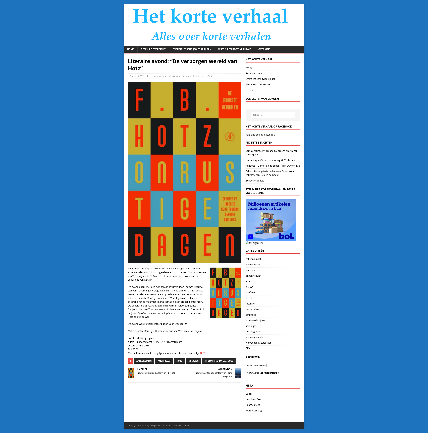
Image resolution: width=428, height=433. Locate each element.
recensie (250, 303)
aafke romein (144, 360)
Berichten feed (253, 399)
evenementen (253, 264)
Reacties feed (253, 404)
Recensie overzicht (153, 49)
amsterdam (164, 360)
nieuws (176, 76)
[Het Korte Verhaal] (212, 43)
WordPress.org (254, 410)
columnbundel (253, 259)
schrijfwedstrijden (255, 320)
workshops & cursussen (193, 76)
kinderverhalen (253, 275)
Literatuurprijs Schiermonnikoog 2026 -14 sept (271, 160)
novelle (249, 298)
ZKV (248, 348)
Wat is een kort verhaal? (234, 49)
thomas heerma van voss (219, 360)
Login (249, 393)
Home (130, 49)
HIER (202, 353)
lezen (248, 281)
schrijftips (251, 314)
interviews (251, 270)
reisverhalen (252, 309)
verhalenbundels (254, 337)
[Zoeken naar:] (272, 115)
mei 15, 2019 (138, 76)
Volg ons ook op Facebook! (260, 134)
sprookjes (251, 326)
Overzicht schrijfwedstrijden (192, 49)
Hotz (179, 360)
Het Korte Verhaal (158, 76)
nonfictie (250, 292)
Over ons (264, 49)
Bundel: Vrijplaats (255, 180)
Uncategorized (253, 331)
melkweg (193, 360)
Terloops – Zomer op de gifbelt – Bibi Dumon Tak (273, 165)
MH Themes (183, 425)
